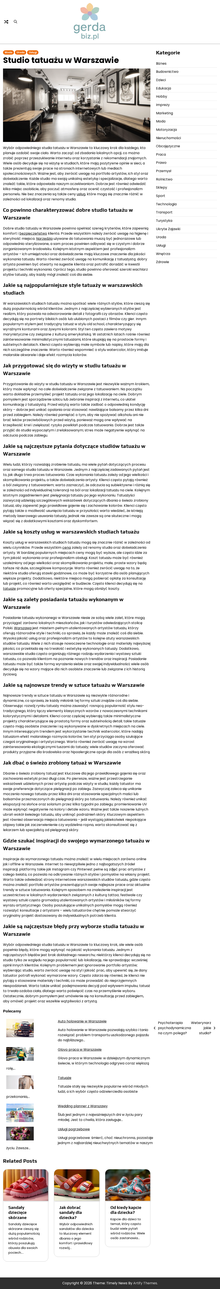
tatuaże (9, 588)
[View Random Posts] (6, 22)
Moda (8, 52)
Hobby (161, 96)
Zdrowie (162, 261)
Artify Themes (145, 1283)
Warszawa (23, 628)
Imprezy (163, 104)
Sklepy (161, 187)
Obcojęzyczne (168, 146)
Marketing (164, 113)
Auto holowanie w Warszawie (82, 1021)
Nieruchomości (168, 138)
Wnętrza (163, 253)
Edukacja (163, 88)
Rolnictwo (164, 179)
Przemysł (163, 170)
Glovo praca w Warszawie (80, 1049)
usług (81, 194)
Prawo (161, 162)
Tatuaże (64, 1077)
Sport (160, 195)
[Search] (15, 22)
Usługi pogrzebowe (74, 1129)
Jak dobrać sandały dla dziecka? (70, 1212)
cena (66, 547)
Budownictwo (167, 71)
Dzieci (161, 79)
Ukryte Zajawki (168, 229)
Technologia (166, 204)
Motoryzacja (166, 129)
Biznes (161, 63)
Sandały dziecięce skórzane (17, 1212)
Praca (161, 154)
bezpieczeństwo (33, 233)
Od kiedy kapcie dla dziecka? (125, 1210)
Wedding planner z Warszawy (83, 1106)
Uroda (20, 52)
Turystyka (164, 220)
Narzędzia (44, 238)
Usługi (33, 52)
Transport (164, 212)
